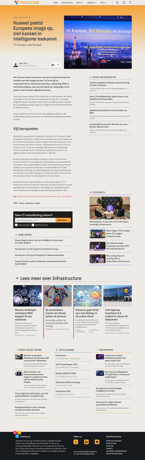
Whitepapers (106, 349)
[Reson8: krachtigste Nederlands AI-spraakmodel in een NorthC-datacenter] (19, 360)
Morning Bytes (24, 224)
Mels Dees (18, 335)
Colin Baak (49, 329)
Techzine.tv (99, 192)
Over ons (110, 446)
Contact (109, 448)
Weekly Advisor (41, 224)
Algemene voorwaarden (116, 451)
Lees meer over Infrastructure (50, 278)
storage (37, 203)
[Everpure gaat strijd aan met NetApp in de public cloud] (88, 295)
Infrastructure (25, 17)
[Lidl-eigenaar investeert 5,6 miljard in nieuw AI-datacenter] (117, 295)
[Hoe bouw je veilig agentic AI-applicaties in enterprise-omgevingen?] (100, 377)
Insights (90, 3)
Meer (102, 3)
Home (55, 3)
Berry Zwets (109, 333)
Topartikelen (66, 3)
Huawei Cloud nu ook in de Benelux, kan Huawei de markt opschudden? (44, 196)
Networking (30, 203)
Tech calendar (66, 349)
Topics (78, 3)
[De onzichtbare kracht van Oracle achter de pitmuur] (58, 295)
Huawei (21, 203)
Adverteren (111, 443)
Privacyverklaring (114, 454)
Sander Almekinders (80, 331)
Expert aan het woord (30, 349)
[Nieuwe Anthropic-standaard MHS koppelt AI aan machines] (27, 295)
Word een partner (113, 441)
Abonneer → (63, 220)
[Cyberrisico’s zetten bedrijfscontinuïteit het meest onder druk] (100, 360)
